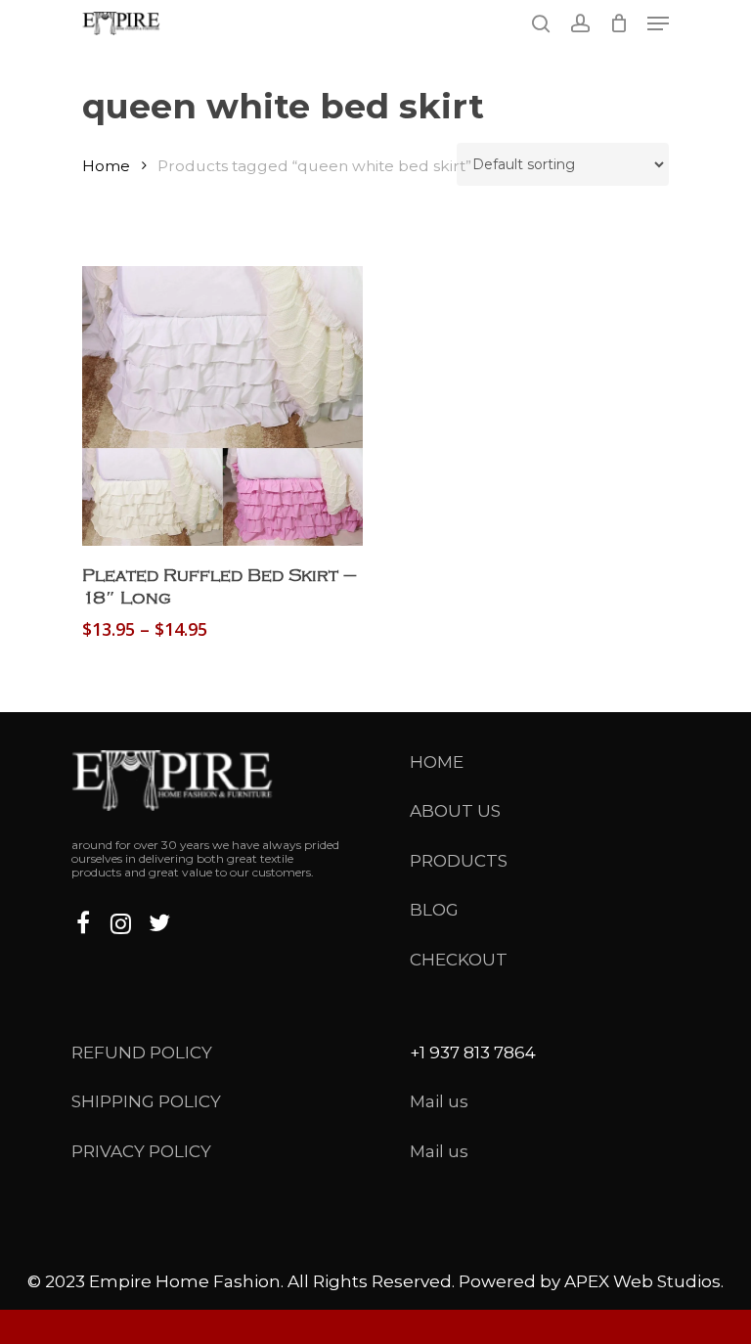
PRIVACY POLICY (141, 1151)
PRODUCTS (459, 861)
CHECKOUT (459, 959)
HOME (437, 762)
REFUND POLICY (141, 1052)
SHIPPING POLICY (146, 1101)
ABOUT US (455, 811)
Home (106, 166)
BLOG (434, 909)
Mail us (439, 1101)
